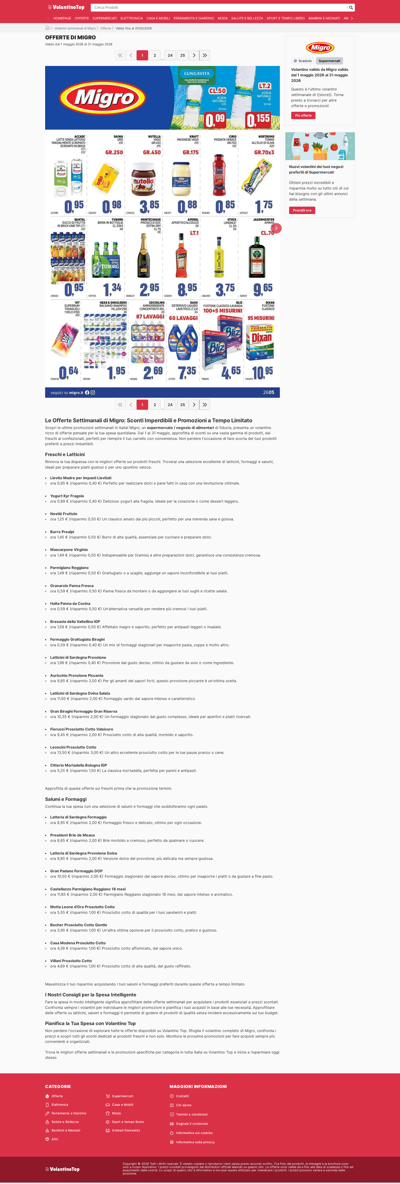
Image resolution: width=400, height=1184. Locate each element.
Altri (55, 1139)
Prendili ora (302, 210)
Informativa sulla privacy (195, 1142)
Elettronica (132, 18)
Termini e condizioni (191, 1114)
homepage (62, 18)
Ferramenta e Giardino (194, 18)
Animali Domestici (126, 1130)
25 (182, 55)
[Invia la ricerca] (351, 7)
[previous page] (130, 55)
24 (170, 55)
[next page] (194, 55)
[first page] (120, 55)
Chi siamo (183, 1105)
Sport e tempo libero (286, 18)
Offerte (82, 18)
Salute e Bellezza (247, 18)
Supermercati (105, 18)
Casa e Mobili (158, 18)
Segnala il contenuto (192, 1123)
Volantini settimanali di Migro (75, 28)
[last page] (205, 55)
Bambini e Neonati (324, 18)
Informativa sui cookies (194, 1133)
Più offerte (303, 115)
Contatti (182, 1096)
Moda (223, 18)
